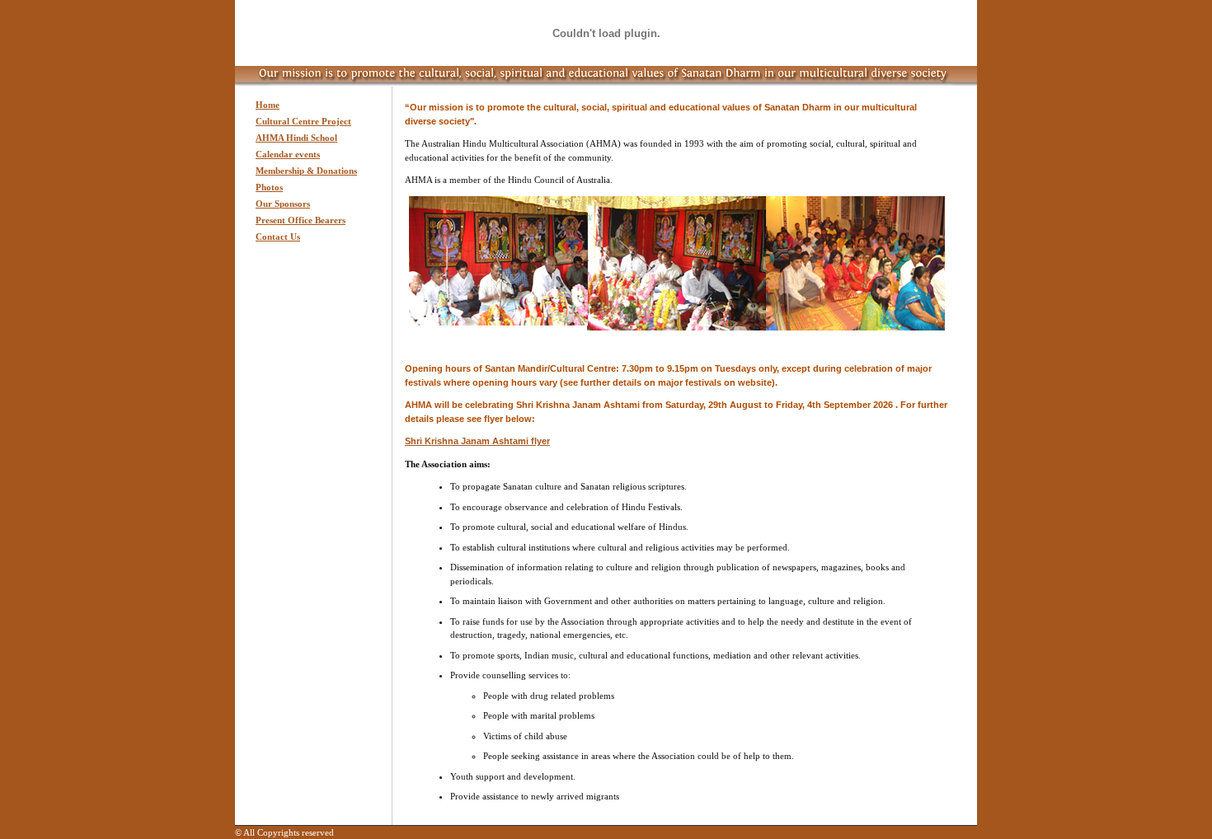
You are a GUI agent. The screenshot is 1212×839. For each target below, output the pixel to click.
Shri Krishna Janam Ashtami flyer (477, 441)
